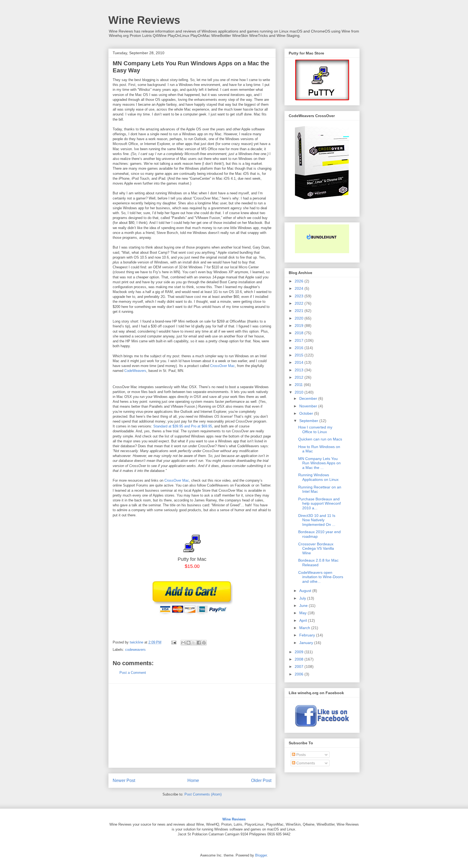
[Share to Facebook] (199, 642)
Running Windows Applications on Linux (318, 477)
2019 (299, 325)
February (307, 635)
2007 (299, 666)
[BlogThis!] (188, 642)
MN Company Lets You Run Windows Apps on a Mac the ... (319, 463)
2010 (299, 392)
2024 (299, 288)
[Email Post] (173, 642)
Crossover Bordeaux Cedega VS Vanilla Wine (316, 548)
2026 (299, 281)
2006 (299, 674)
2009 (299, 652)
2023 (299, 296)
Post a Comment (132, 673)
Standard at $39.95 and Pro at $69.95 (182, 426)
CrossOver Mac (222, 366)
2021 (299, 310)
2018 (299, 333)
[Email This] (183, 642)
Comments (305, 763)
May (303, 613)
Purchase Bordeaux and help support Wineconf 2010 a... (319, 503)
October (306, 413)
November (308, 406)
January (306, 642)
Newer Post (124, 780)
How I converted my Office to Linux (315, 429)
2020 (299, 318)
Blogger (261, 855)
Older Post (261, 780)
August (305, 590)
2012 (299, 377)
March (305, 628)
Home (193, 780)
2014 (299, 362)
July (303, 598)
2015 (299, 355)
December (308, 398)
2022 (299, 303)
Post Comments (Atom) (203, 794)
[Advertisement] (192, 726)
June (304, 605)
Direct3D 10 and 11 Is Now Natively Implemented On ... (316, 520)
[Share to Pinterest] (204, 642)
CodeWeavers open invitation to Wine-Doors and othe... (320, 577)
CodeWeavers (135, 371)
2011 (299, 384)
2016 (299, 348)
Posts (300, 754)
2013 (299, 370)
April (303, 620)
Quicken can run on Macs (320, 439)
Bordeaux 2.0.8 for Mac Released (318, 562)
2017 (299, 340)
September (309, 420)
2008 (299, 659)
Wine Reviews (144, 20)
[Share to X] (193, 642)
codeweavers (135, 650)
